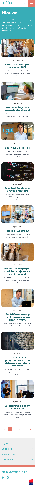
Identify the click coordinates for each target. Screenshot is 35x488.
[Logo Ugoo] (7, 3)
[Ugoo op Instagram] (8, 477)
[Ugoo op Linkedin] (3, 477)
